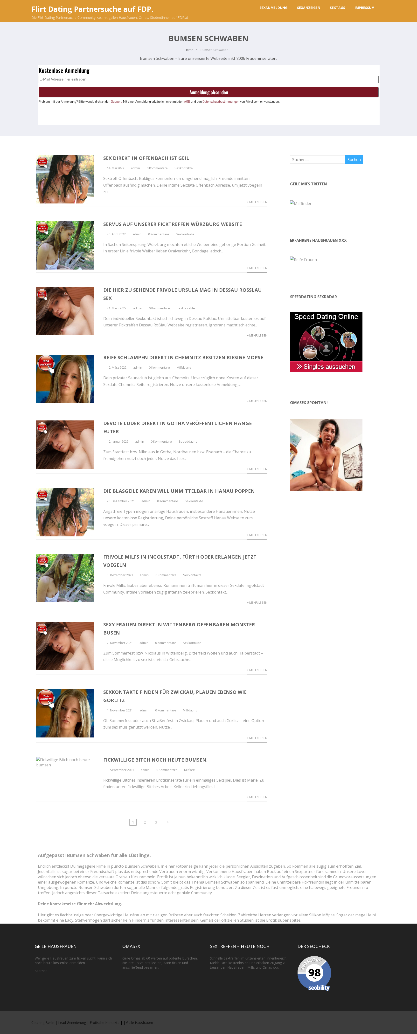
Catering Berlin (42, 1022)
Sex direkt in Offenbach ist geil (146, 158)
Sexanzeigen (308, 7)
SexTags (337, 7)
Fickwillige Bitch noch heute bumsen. (155, 760)
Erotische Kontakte (104, 1022)
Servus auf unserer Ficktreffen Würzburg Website (172, 224)
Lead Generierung (72, 1022)
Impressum (365, 7)
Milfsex (189, 770)
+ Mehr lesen (257, 202)
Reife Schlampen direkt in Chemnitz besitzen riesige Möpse (183, 357)
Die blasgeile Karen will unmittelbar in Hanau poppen (179, 491)
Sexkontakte (183, 168)
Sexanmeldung (273, 7)
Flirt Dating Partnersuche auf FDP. (92, 9)
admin (135, 168)
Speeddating (188, 441)
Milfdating (184, 367)
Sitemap (41, 970)
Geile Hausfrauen (139, 1022)
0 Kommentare (157, 168)
